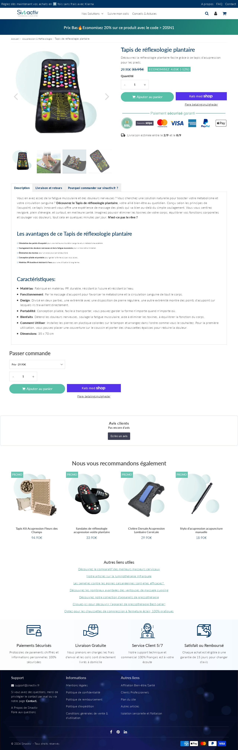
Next (107, 96)
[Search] (207, 13)
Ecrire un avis (119, 436)
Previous (15, 96)
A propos (207, 4)
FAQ (219, 4)
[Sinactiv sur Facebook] (112, 732)
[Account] (215, 13)
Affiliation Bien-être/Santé (138, 685)
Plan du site (128, 699)
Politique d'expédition (80, 706)
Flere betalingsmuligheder (201, 104)
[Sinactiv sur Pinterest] (119, 732)
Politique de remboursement (84, 699)
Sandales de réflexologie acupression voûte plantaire (92, 530)
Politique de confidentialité (83, 692)
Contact (230, 4)
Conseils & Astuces (144, 13)
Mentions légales (77, 685)
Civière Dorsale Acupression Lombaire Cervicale (146, 530)
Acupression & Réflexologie (37, 38)
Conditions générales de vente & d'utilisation (87, 715)
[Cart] (224, 13)
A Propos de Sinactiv (24, 707)
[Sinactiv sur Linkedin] (125, 732)
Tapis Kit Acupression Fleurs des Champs (37, 530)
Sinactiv (26, 743)
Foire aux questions (23, 712)
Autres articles (130, 706)
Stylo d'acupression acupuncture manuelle (201, 530)
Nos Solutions (91, 13)
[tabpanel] (23, 161)
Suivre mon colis (118, 13)
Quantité (127, 76)
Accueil (15, 38)
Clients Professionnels (135, 692)
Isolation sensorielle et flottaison (141, 713)
